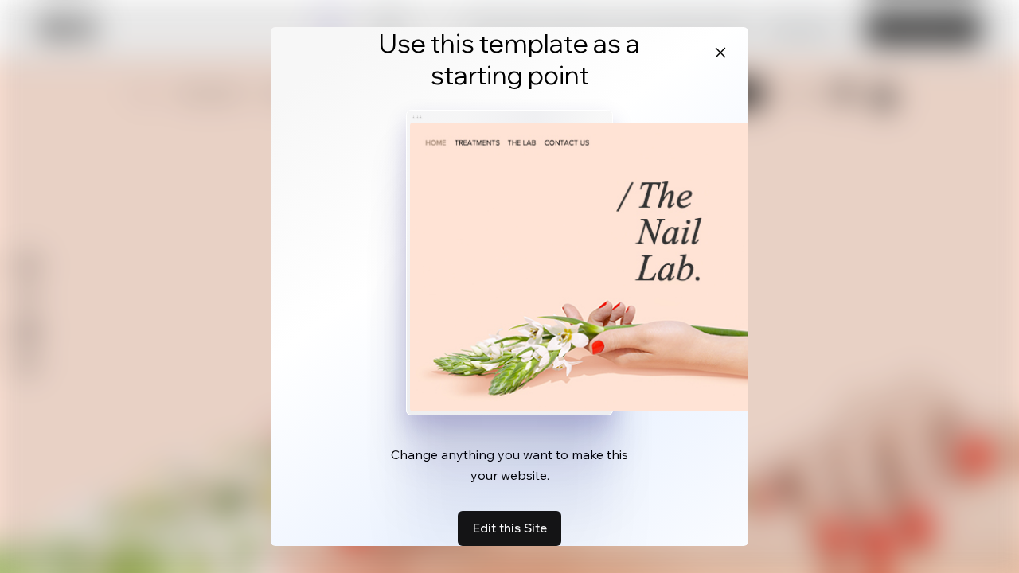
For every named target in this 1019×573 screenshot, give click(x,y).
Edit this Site (509, 528)
